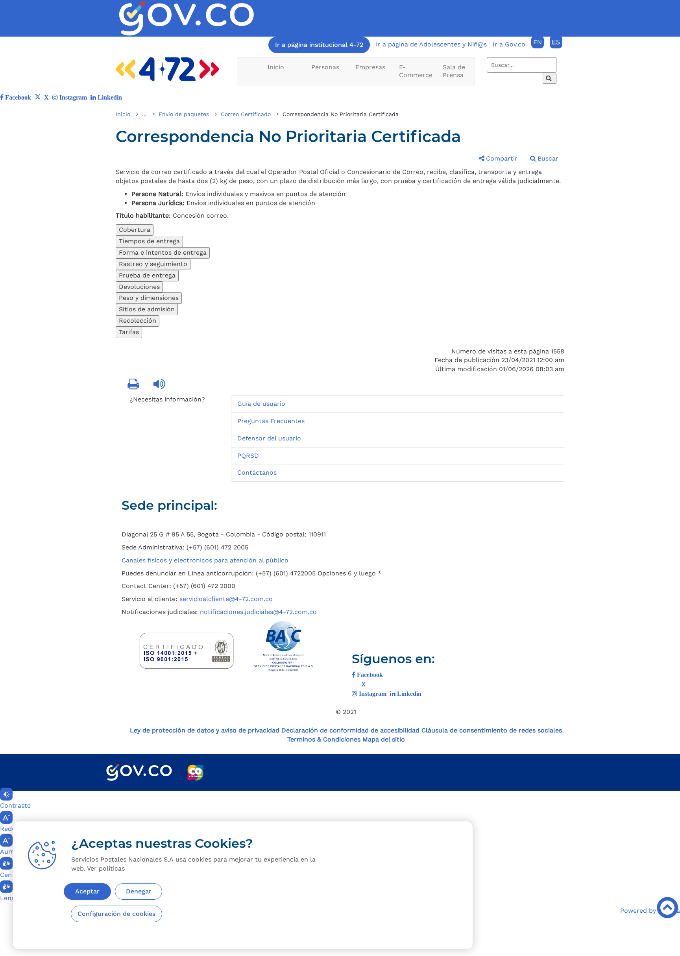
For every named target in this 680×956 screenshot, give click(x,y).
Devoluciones (139, 286)
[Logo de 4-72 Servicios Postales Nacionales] (167, 69)
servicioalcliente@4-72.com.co (226, 599)
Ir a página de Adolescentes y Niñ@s (431, 44)
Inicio (276, 67)
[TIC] (499, 509)
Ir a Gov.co (509, 44)
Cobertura (134, 229)
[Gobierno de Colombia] (139, 772)
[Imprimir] (134, 384)
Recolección (137, 320)
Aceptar (87, 891)
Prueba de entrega (147, 275)
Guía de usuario (261, 403)
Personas (325, 67)
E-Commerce (415, 71)
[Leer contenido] (160, 384)
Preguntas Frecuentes (271, 421)
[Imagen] (186, 18)
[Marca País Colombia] (195, 772)
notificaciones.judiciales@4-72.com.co (258, 612)
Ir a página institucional (319, 44)
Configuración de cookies (116, 913)
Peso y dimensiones (149, 297)
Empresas (370, 67)
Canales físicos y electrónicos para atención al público (205, 560)
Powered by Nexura (650, 910)
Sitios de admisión (147, 309)
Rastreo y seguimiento (153, 264)
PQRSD (248, 455)
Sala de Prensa (454, 71)
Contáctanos (257, 472)
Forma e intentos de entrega (163, 252)
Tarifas (129, 332)
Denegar (139, 891)
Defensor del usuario (269, 438)
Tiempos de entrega (149, 241)
